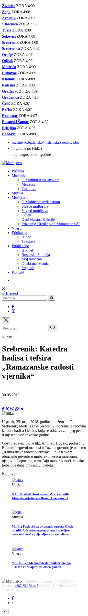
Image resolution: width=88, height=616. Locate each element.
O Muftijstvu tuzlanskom (41, 202)
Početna (18, 171)
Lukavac (9, 73)
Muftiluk (18, 175)
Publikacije (20, 246)
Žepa (6, 12)
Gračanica (10, 97)
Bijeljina (9, 128)
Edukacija (19, 233)
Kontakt (18, 272)
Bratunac (10, 116)
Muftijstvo (20, 197)
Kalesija (8, 85)
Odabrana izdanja (35, 263)
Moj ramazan (32, 259)
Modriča (9, 67)
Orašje (7, 55)
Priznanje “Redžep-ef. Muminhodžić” (51, 224)
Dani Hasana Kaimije (38, 219)
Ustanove (29, 189)
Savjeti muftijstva (35, 211)
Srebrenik (10, 42)
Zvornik (9, 18)
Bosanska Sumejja (36, 255)
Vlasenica (10, 24)
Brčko (7, 109)
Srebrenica (11, 48)
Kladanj (8, 79)
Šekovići (9, 36)
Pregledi (28, 268)
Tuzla (6, 30)
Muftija (17, 193)
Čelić (6, 103)
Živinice (8, 6)
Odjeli (26, 215)
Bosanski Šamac (15, 122)
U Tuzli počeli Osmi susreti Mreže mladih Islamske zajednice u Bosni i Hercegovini (40, 496)
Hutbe (26, 237)
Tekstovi (28, 241)
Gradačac (10, 91)
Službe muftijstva (35, 206)
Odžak (7, 61)
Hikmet (27, 250)
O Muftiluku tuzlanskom (40, 180)
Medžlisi (28, 184)
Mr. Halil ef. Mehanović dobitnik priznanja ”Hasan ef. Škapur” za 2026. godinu (41, 565)
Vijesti (17, 228)
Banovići (9, 134)
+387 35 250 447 (26, 586)
